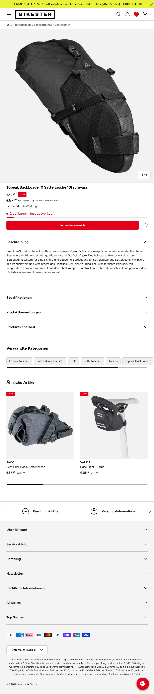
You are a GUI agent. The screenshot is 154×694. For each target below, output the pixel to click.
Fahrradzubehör (22, 24)
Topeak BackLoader (138, 361)
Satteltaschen (62, 24)
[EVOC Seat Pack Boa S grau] (40, 425)
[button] (136, 14)
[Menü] (8, 14)
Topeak (113, 361)
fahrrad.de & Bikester (26, 684)
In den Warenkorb (72, 225)
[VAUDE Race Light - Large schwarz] (114, 425)
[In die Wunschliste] (143, 225)
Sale (73, 361)
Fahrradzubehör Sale (50, 361)
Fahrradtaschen (43, 24)
